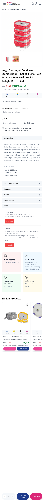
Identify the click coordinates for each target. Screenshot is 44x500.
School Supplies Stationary (17, 9)
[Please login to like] (27, 305)
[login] (36, 3)
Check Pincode (29, 123)
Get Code (9, 221)
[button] (20, 50)
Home (4, 9)
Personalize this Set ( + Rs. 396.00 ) (15, 108)
